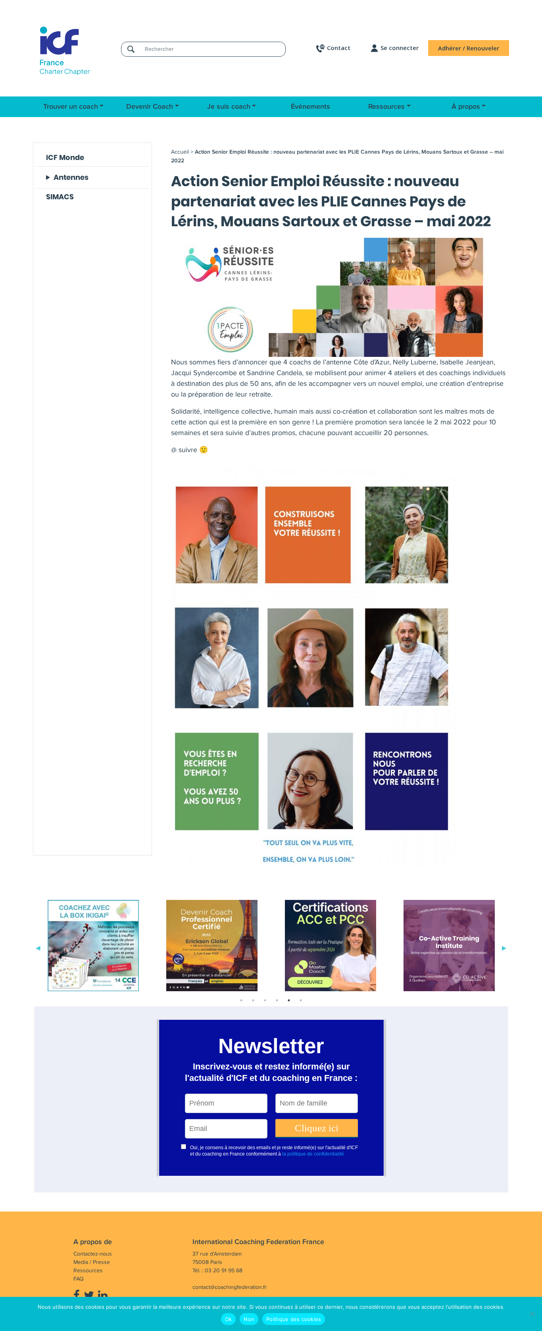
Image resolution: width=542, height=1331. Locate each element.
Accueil (180, 151)
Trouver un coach (70, 106)
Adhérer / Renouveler (468, 48)
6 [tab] (301, 1000)
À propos (466, 106)
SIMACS (60, 197)
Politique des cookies (293, 1319)
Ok (228, 1319)
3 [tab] (265, 1000)
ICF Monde (65, 157)
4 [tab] (277, 1000)
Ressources (386, 106)
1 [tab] (241, 1000)
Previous (38, 947)
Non (249, 1319)
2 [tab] (253, 1000)
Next (504, 947)
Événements (310, 106)
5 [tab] (289, 1000)
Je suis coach (228, 106)
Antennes (71, 177)
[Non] (532, 1314)
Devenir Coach (149, 106)
